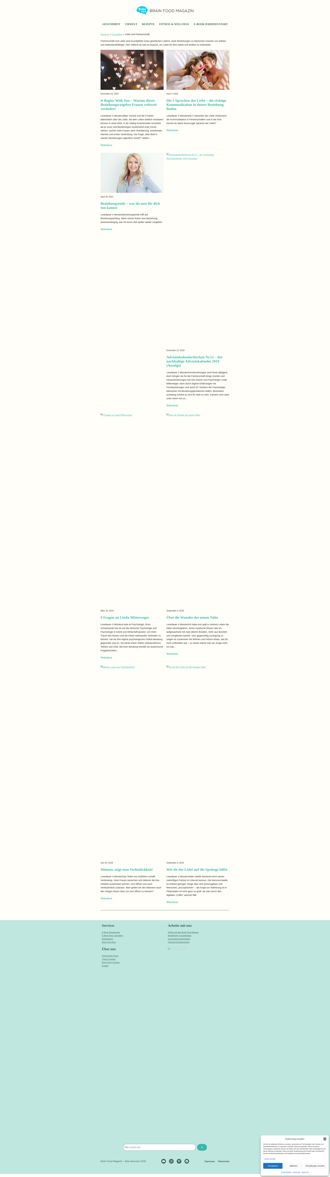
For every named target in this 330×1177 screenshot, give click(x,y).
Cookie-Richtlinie (286, 1172)
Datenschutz (296, 1172)
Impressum (305, 1172)
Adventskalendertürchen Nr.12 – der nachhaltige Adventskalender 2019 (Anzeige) (194, 361)
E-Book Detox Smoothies (112, 935)
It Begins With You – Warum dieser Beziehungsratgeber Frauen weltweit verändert (129, 104)
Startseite (105, 34)
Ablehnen (293, 1166)
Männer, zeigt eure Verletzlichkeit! (127, 869)
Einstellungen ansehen (315, 1166)
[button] (325, 1139)
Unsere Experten (109, 959)
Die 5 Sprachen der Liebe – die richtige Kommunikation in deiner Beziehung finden (196, 104)
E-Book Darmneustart (111, 932)
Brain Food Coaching (110, 962)
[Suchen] (202, 1147)
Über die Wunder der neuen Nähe (192, 617)
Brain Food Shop (109, 942)
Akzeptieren (273, 1166)
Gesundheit (117, 34)
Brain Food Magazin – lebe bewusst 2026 (123, 1161)
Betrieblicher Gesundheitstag (179, 935)
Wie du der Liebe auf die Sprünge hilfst (196, 869)
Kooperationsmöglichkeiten (179, 939)
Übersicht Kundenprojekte (178, 942)
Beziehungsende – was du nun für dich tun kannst (130, 205)
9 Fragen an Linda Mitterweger (125, 617)
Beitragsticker (107, 939)
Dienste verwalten (270, 1159)
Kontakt (105, 966)
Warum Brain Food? (110, 956)
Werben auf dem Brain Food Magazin (183, 932)
